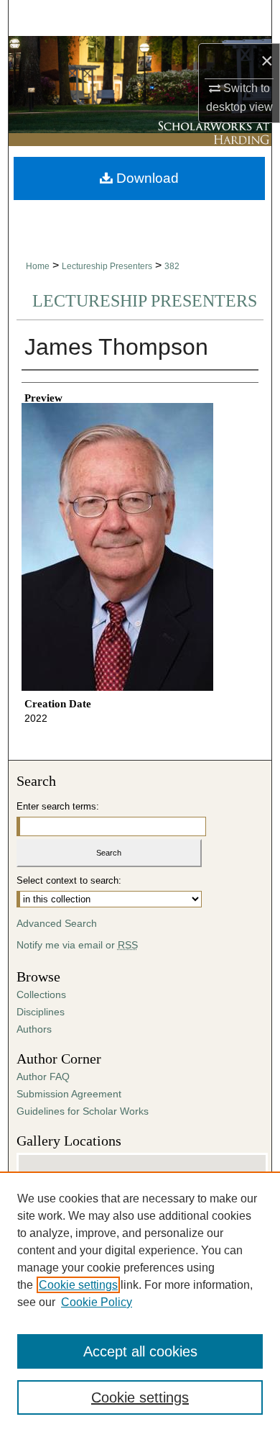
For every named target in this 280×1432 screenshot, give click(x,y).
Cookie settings (78, 1285)
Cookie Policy (96, 1302)
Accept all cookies (140, 1351)
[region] (140, 1302)
